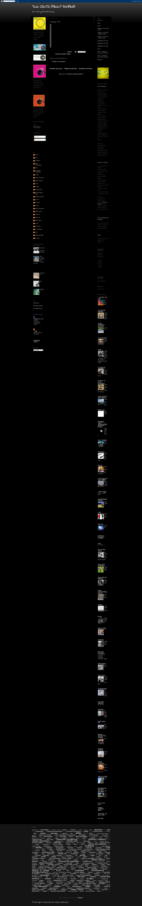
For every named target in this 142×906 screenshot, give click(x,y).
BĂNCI (40, 836)
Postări (37, 137)
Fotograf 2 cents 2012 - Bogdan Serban (102, 33)
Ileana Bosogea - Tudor (39, 193)
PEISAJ (104, 869)
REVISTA (72, 877)
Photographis (101, 452)
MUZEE (103, 864)
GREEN (76, 852)
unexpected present (105, 620)
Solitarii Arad (38, 211)
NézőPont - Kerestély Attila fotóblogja (102, 736)
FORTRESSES (60, 849)
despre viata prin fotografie (102, 578)
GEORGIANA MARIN (48, 852)
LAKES (53, 857)
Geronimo (60, 852)
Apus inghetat (105, 341)
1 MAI (58, 829)
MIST (77, 863)
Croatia (96, 842)
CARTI (84, 838)
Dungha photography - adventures (101, 325)
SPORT (51, 883)
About (98, 23)
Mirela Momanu (102, 664)
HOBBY (100, 852)
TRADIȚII (68, 886)
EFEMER (38, 848)
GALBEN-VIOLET (102, 850)
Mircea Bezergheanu (100, 861)
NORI (86, 866)
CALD (57, 838)
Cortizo (95, 841)
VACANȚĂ (70, 888)
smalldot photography (101, 762)
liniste (105, 857)
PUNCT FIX (56, 875)
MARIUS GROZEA (98, 860)
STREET (102, 883)
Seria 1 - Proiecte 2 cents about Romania (102, 52)
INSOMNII (38, 855)
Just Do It (105, 665)
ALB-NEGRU (39, 831)
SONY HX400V (105, 503)
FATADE (79, 847)
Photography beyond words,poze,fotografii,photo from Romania (102, 424)
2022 (90, 829)
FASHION (70, 847)
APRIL (78, 833)
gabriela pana (85, 851)
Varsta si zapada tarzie (102, 493)
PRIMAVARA (44, 875)
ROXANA (73, 878)
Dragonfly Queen (105, 568)
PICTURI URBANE (79, 872)
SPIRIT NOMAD (40, 883)
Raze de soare (105, 875)
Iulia (100, 855)
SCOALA (49, 880)
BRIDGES (106, 836)
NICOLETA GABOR (44, 866)
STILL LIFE (67, 883)
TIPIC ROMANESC (101, 86)
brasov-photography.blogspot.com (102, 592)
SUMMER (48, 885)
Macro (68, 860)
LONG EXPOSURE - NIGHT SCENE (60, 858)
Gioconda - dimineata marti (42, 250)
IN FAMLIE (91, 854)
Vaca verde (100, 818)
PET (68, 870)
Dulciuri (75, 846)
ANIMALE (65, 833)
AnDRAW (37, 161)
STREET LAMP (36, 885)
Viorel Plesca (38, 220)
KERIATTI (35, 857)
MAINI (75, 860)
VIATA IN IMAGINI (38, 889)
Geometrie (35, 852)
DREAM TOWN (58, 846)
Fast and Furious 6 (105, 726)
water (97, 889)
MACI (60, 860)
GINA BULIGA (68, 852)
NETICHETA (36, 303)
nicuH (99, 543)
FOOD (51, 849)
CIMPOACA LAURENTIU (38, 171)
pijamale (98, 872)
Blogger (80, 897)
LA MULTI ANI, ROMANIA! (101, 311)
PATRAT (95, 869)
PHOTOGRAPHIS (97, 870)
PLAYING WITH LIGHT (52, 873)
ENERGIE (49, 847)
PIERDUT (90, 872)
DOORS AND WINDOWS (97, 844)
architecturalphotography (102, 833)
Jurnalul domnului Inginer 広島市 (102, 479)
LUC (77, 858)
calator (49, 838)
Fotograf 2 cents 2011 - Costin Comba (102, 37)
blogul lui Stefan (102, 628)
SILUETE (49, 882)
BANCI (34, 836)
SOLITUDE (90, 882)
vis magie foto (101, 367)
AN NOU (108, 831)
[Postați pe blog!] (80, 52)
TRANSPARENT (76, 886)
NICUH (54, 866)
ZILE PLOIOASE (90, 891)
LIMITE (98, 857)
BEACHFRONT (48, 836)
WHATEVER (35, 891)
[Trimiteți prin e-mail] (78, 52)
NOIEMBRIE (79, 866)
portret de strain (85, 873)
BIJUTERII (63, 836)
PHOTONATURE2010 (40, 872)
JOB (105, 855)
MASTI (45, 861)
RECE (54, 877)
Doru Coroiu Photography (101, 652)
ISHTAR (82, 855)
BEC (57, 836)
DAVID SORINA (58, 844)
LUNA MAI (51, 860)
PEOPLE (58, 870)
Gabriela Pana (38, 190)
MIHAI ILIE (53, 861)
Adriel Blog (100, 709)
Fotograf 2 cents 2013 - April (102, 29)
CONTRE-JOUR (72, 841)
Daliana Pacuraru (39, 178)
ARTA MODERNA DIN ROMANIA (65, 835)
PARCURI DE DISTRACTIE (39, 869)
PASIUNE (86, 869)
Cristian (37, 175)
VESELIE (106, 888)
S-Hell (99, 512)
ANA (35, 833)
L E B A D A (105, 328)
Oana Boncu (61, 867)
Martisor (35, 861)
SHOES (40, 882)
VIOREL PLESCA (77, 889)
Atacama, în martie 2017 (105, 484)
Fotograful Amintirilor (100, 749)
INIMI (108, 854)
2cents (36, 155)
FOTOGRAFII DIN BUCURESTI (102, 789)
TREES (68, 54)
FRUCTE (37, 850)
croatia (105, 778)
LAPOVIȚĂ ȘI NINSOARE (67, 857)
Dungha (37, 187)
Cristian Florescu (69, 842)
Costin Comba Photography (101, 565)
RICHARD (81, 877)
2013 (105, 738)
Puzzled (100, 617)
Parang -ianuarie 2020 (105, 402)
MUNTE (94, 864)
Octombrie (73, 867)
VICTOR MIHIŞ (52, 889)
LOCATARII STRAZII (38, 858)
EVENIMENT (60, 847)
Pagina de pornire (70, 68)
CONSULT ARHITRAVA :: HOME (101, 809)
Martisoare (42, 273)
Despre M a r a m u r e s (38, 319)
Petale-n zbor (101, 410)
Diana (36, 184)
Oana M (37, 200)
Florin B (38, 849)
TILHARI (108, 885)
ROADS (93, 877)
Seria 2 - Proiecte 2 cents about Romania (102, 56)
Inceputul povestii (105, 516)
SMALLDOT (70, 882)
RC (47, 877)
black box (100, 465)
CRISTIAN (57, 842)
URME (63, 888)
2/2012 (72, 829)
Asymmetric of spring (105, 608)
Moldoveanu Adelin (88, 863)
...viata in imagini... (102, 492)
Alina (36, 158)
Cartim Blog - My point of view (102, 814)
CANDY (65, 838)
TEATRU (75, 885)
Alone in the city (105, 581)
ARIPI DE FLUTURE (45, 835)
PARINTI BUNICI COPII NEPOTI (58, 869)
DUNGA (81, 846)
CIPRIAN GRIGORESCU (41, 841)
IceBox (43, 854)
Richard (37, 205)
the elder (37, 238)
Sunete (57, 885)
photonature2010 (39, 235)
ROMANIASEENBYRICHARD (102, 500)
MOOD (42, 864)
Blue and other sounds (101, 550)
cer (106, 838)
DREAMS (69, 846)
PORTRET (73, 873)
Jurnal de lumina (102, 338)
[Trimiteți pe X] (82, 52)
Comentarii (38, 140)
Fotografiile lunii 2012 (102, 46)
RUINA (82, 878)
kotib (36, 232)
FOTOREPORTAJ (88, 849)
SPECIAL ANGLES (104, 882)
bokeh (101, 836)
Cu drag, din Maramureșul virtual (37, 323)
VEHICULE (97, 888)
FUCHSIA (60, 850)
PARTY (73, 869)
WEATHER (105, 889)
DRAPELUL (47, 846)
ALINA (86, 831)
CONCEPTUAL (59, 841)
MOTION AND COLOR (70, 864)
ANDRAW (54, 833)
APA (71, 833)
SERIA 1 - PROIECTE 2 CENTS (80, 880)
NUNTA (34, 867)
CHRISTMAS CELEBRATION (66, 839)
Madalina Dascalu (39, 197)
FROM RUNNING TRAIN (102, 849)
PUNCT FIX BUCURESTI (83, 875)
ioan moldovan (38, 229)
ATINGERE (82, 835)
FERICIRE (89, 847)
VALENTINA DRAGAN (82, 888)
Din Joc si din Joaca (101, 803)
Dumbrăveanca (105, 753)
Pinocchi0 (37, 203)
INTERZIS (46, 855)
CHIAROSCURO (37, 839)
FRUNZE (52, 850)
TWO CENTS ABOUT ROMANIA (53, 6)
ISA (76, 855)
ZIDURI (81, 891)
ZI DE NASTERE (72, 891)
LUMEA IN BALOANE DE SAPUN (91, 858)
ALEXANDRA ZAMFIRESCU (73, 831)
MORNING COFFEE (54, 864)
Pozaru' (96, 873)
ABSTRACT (98, 830)
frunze (44, 850)
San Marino (105, 443)
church (84, 839)
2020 (80, 829)
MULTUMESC (85, 864)
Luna (42, 860)
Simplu (99, 350)
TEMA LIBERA (86, 885)
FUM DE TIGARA (71, 850)
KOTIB (43, 857)
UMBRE (44, 888)
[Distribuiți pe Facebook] (83, 52)
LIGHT (85, 857)
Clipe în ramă (101, 675)
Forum (99, 26)
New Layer (100, 524)
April (36, 168)
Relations (99, 60)
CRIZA (89, 842)
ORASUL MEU (91, 867)
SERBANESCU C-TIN (59, 880)
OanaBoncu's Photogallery (101, 536)
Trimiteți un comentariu (58, 61)
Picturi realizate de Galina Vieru (105, 316)
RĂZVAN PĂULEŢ (37, 877)
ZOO (99, 891)
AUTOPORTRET (94, 835)
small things (59, 882)
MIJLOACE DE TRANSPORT (69, 861)
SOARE (80, 882)
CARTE (78, 838)
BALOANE (105, 835)
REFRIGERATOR (62, 877)
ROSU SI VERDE (62, 878)
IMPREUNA (74, 854)
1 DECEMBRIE (44, 829)
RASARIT (97, 875)
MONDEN (34, 864)
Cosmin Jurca (104, 841)
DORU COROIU (36, 846)
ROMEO (48, 879)
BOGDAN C (95, 836)
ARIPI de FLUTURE (102, 777)
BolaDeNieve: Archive (37, 341)
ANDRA (43, 833)
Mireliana (60, 863)
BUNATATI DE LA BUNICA (38, 838)
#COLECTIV (35, 829)
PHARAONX (79, 870)
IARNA (36, 854)
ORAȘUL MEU (104, 867)
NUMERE (104, 866)
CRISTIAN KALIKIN (81, 842)
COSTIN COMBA (60, 54)
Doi (41, 281)
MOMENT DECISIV (103, 863)
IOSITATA (68, 855)
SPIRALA (42, 290)
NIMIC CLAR (63, 866)
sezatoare (34, 882)
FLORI (108, 848)
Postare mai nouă (56, 68)
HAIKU (99, 235)
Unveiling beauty (102, 689)
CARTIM (92, 838)
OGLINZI (81, 867)
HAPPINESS (92, 852)
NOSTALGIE (95, 866)
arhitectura (34, 835)
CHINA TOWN (49, 839)
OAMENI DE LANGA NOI (46, 867)
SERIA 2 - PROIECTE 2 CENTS (100, 880)
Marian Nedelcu (85, 860)
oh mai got (100, 545)
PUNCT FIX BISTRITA (67, 875)
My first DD (101, 705)
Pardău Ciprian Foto (101, 722)
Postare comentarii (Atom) (75, 74)
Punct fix (99, 20)
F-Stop (35, 331)
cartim (36, 223)
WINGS (45, 891)
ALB (108, 830)
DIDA (75, 844)
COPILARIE (86, 841)
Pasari (80, 869)
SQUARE (59, 883)
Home (98, 49)
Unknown (37, 214)
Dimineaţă (100, 538)
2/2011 (64, 829)
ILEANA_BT (62, 854)
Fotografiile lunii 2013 (102, 43)
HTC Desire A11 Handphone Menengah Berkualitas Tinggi (102, 657)
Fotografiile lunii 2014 (102, 41)
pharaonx (100, 605)
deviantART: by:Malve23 (101, 702)
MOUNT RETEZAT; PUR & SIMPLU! (102, 397)
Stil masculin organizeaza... (105, 713)
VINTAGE (63, 889)
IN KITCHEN (99, 854)
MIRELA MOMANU (46, 863)
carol (72, 838)
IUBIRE (93, 855)
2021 (85, 829)
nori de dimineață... (105, 302)
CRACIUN (48, 842)
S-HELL (90, 879)
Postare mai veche (85, 68)
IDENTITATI (50, 854)
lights (93, 857)
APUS (91, 833)
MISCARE (69, 863)
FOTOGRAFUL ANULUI (75, 849)
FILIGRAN (99, 847)
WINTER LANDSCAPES (58, 891)
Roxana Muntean (39, 208)
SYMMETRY (65, 885)
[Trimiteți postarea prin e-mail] (75, 51)
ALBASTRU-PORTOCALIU (54, 831)
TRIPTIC (97, 886)
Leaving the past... (105, 643)
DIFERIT (83, 844)
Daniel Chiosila (38, 181)
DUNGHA (89, 846)
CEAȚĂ (101, 838)
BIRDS (71, 836)
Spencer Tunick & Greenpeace (38, 333)
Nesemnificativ (105, 413)
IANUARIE (107, 852)
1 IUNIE (53, 829)
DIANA (68, 844)
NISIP (72, 866)
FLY (43, 849)
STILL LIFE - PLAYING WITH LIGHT (85, 883)
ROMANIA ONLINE (38, 306)
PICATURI (55, 872)
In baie (83, 854)
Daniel (37, 844)
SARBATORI (104, 878)
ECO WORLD (106, 846)
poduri (64, 873)
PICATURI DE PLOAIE (65, 872)
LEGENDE (78, 857)
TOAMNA (57, 886)
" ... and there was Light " (102, 298)
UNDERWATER (53, 888)
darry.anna (37, 226)
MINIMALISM (87, 861)
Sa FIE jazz (105, 526)
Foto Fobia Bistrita (37, 308)
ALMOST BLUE (97, 831)
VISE (90, 889)
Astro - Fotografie (102, 440)
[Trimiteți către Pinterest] (85, 52)
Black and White (81, 836)
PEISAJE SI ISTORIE (102, 163)
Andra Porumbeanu (38, 164)
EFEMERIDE (101, 640)
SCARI (41, 880)
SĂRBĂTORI (34, 880)
